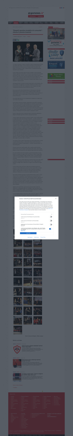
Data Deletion (30, 237)
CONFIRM (28, 233)
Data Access (36, 237)
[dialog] (36, 218)
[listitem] (36, 214)
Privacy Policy (42, 237)
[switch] (50, 217)
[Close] (56, 199)
